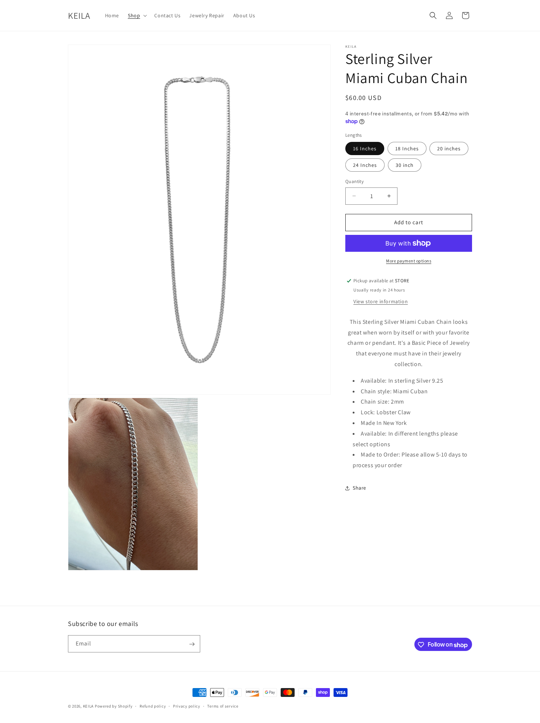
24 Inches (365, 165)
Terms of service (222, 706)
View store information (380, 301)
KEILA (89, 706)
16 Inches (365, 148)
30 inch (405, 165)
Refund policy (153, 706)
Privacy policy (186, 706)
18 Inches (407, 148)
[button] (136, 15)
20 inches (449, 148)
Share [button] (359, 487)
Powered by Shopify (114, 706)
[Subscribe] (192, 644)
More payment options (408, 261)
